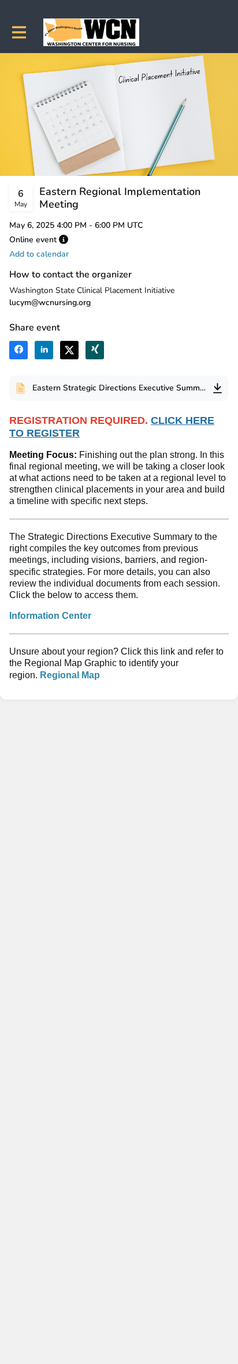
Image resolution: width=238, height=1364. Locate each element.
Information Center (50, 616)
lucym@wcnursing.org (50, 302)
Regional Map (70, 675)
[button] (63, 239)
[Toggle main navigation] (18, 33)
